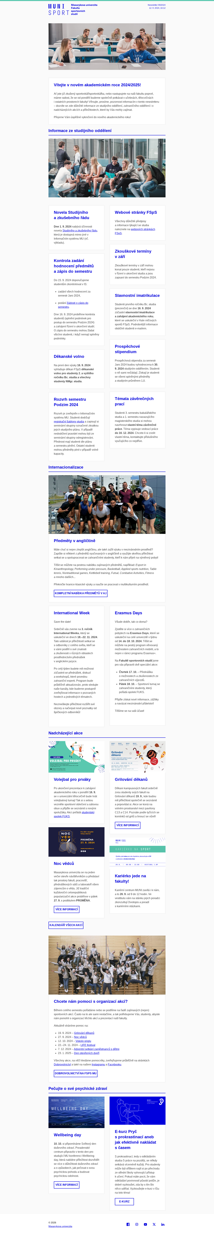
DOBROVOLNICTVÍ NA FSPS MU (75, 1073)
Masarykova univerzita (60, 1226)
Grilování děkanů (131, 779)
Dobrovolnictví (62, 1064)
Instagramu (98, 1064)
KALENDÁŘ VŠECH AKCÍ (65, 925)
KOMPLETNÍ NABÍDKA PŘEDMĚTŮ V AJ (80, 593)
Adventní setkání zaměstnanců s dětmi (96, 1049)
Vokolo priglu (83, 1041)
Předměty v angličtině (74, 540)
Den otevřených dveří (86, 1053)
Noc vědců (64, 863)
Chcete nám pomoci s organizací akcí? (91, 1001)
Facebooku (114, 1064)
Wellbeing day (67, 1135)
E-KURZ (124, 1201)
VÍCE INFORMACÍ (67, 909)
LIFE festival (88, 1045)
